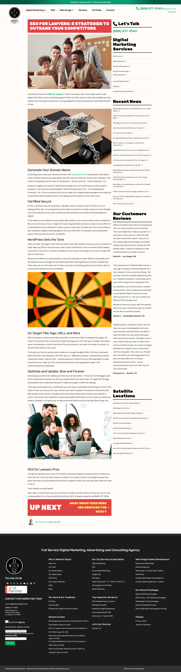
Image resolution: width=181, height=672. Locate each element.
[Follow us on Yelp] (18, 583)
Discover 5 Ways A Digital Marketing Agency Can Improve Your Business (132, 198)
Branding (116, 86)
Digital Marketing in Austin (122, 438)
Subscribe (10, 643)
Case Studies (54, 605)
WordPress (140, 574)
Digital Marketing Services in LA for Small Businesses (130, 150)
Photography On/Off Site (102, 585)
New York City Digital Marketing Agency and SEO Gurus (131, 448)
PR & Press (53, 578)
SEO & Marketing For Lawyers (103, 601)
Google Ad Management (121, 66)
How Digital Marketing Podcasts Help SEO (127, 165)
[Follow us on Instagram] (14, 583)
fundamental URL (79, 174)
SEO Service (128, 669)
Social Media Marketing (120, 81)
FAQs (51, 585)
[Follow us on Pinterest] (34, 583)
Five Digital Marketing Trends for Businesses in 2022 (130, 138)
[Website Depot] (14, 566)
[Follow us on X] (11, 583)
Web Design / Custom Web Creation (149, 571)
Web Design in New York (121, 408)
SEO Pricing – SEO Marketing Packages (151, 598)
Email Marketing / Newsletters (123, 91)
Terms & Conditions (143, 625)
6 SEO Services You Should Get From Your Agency (130, 160)
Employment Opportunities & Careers (63, 609)
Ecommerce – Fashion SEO (102, 616)
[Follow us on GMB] (21, 583)
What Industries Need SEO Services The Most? (88, 507)
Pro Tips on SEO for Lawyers (122, 133)
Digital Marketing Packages (146, 594)
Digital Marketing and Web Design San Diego (127, 413)
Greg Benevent (43, 522)
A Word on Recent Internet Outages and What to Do (130, 192)
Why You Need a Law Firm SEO (123, 204)
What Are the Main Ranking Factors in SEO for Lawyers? (131, 155)
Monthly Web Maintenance (146, 605)
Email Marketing (98, 589)
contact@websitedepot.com (16, 604)
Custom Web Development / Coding (150, 582)
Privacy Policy (141, 621)
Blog (50, 589)
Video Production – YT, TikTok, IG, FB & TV (108, 582)
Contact (110, 10)
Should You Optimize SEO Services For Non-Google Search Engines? (130, 178)
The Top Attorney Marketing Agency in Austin (128, 433)
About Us (52, 563)
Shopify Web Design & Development (150, 578)
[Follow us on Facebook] (8, 583)
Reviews (83, 10)
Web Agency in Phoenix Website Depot (126, 403)
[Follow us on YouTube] (24, 583)
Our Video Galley (55, 574)
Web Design (66, 10)
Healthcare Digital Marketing (103, 609)
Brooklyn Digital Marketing (122, 428)
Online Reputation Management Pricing (151, 609)
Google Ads (96, 574)
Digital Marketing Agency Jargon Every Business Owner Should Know (131, 171)
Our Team (52, 567)
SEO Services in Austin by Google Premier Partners (130, 418)
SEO (53, 10)
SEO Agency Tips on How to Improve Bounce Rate (129, 123)
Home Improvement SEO (101, 612)
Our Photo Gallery (55, 571)
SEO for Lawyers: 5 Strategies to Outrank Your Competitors (128, 144)
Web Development (119, 75)
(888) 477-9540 (151, 8)
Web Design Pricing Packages (147, 601)
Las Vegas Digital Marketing (122, 443)
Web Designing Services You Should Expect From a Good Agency (132, 110)
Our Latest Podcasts (57, 582)
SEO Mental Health (99, 605)
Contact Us (96, 628)
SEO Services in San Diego (121, 423)
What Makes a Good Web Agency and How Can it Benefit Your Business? (131, 186)
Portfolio (96, 10)
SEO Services (117, 56)
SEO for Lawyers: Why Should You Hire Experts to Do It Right (131, 117)
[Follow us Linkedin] (31, 583)
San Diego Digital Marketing (122, 453)
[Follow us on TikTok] (28, 583)
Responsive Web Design (121, 71)
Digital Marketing (35, 10)
